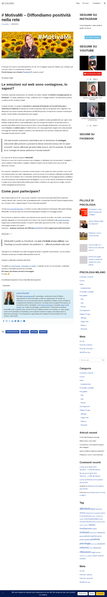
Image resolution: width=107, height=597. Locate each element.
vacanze (82, 556)
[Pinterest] (15, 321)
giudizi (99, 522)
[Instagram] (7, 321)
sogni (93, 552)
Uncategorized (85, 310)
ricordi (91, 548)
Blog (77, 3)
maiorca (86, 525)
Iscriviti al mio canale (93, 74)
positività (37, 228)
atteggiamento (90, 513)
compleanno (99, 516)
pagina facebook (63, 220)
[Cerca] (103, 360)
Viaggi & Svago (85, 314)
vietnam (94, 556)
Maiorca (83, 325)
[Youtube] (18, 321)
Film (82, 299)
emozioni (83, 522)
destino (101, 519)
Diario (82, 284)
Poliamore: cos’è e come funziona (91, 455)
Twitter (33, 266)
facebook (25, 331)
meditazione (86, 528)
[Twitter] (9, 321)
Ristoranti (84, 329)
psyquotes (101, 544)
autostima (97, 513)
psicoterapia (94, 544)
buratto (93, 516)
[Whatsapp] (21, 321)
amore (82, 513)
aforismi (85, 508)
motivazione (93, 533)
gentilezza (94, 522)
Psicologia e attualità (87, 292)
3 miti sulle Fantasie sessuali (89, 437)
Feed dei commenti (86, 349)
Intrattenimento (86, 288)
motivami (34, 331)
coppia (81, 519)
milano (94, 529)
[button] (89, 3)
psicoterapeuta (28, 296)
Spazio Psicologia (47, 305)
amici (93, 509)
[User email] (24, 321)
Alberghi (83, 318)
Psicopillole (5, 24)
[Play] (92, 63)
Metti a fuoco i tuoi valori (88, 441)
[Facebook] (4, 321)
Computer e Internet (86, 277)
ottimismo (101, 533)
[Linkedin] (12, 321)
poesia (87, 539)
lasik (103, 522)
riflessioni (85, 551)
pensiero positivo (90, 536)
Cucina (82, 281)
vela (86, 555)
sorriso (98, 552)
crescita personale (91, 519)
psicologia (85, 543)
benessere (87, 516)
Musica (83, 307)
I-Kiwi (62, 305)
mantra (92, 525)
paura (81, 536)
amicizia (99, 509)
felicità (88, 522)
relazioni (84, 547)
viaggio (89, 556)
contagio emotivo (12, 331)
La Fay (82, 467)
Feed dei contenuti (86, 345)
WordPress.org (85, 352)
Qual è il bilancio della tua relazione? (92, 451)
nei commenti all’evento (15, 209)
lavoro (81, 525)
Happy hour (85, 321)
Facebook (26, 72)
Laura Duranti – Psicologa (19, 266)
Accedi (82, 341)
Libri (82, 303)
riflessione (97, 548)
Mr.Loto (82, 473)
